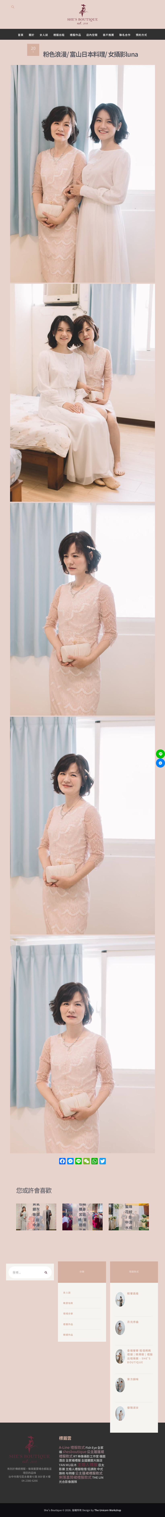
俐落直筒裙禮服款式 (75, 1477)
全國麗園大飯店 (91, 1460)
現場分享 (68, 1313)
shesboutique (74, 1451)
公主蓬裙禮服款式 (89, 1473)
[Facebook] (62, 1161)
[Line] (160, 753)
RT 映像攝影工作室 (86, 1456)
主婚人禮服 (87, 1464)
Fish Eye (91, 1447)
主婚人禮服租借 (76, 1469)
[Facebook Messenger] (160, 763)
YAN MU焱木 (68, 1465)
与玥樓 (70, 1473)
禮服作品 (68, 1324)
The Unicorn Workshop (107, 1510)
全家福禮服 (73, 1460)
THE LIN (97, 1477)
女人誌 (67, 1292)
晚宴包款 (68, 1303)
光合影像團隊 (68, 1481)
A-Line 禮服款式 (72, 1447)
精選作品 (68, 1334)
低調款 (91, 1469)
